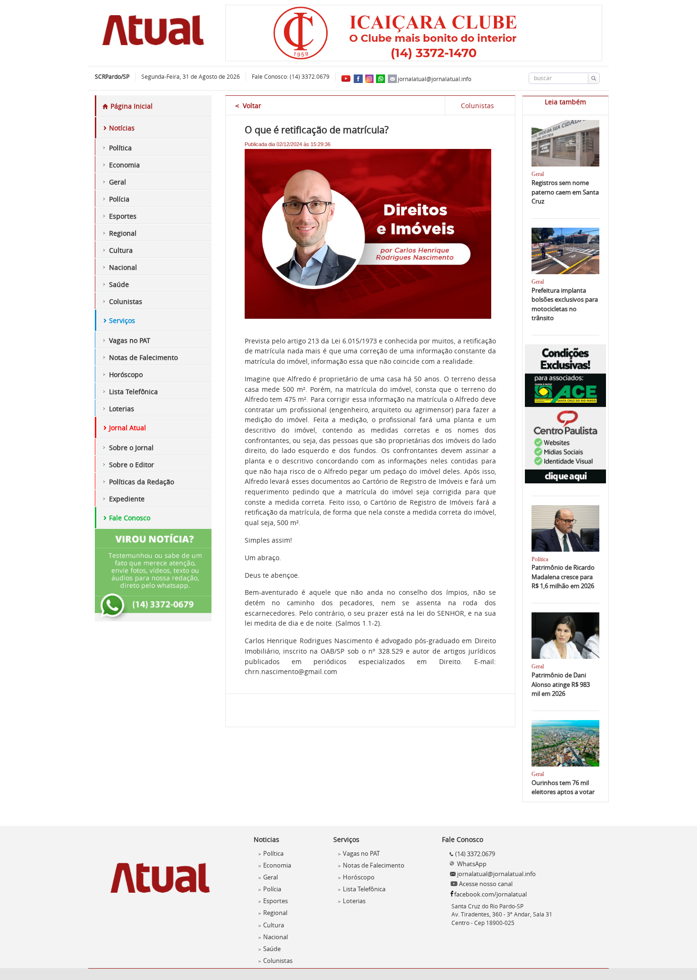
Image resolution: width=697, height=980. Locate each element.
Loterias (121, 408)
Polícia (119, 198)
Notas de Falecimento (143, 357)
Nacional (123, 267)
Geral (117, 181)
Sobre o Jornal (131, 447)
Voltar (248, 105)
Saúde (119, 284)
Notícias (122, 127)
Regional (123, 233)
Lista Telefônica (133, 391)
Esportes (123, 216)
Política (120, 147)
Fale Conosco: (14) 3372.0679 (291, 76)
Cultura (121, 250)
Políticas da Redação (141, 481)
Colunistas (125, 301)
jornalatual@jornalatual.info (434, 79)
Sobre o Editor (131, 464)
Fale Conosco (129, 517)
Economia (124, 164)
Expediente (127, 498)
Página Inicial (131, 106)
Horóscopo (126, 374)
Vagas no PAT (129, 340)
